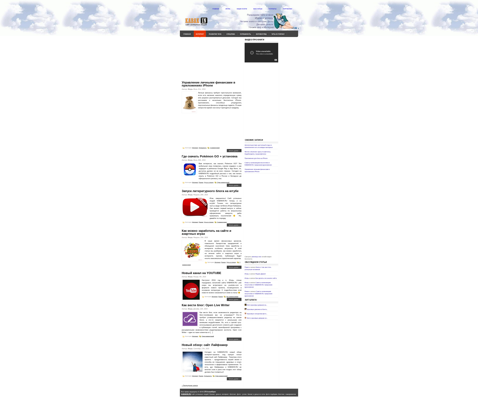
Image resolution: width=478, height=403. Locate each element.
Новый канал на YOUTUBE (201, 273)
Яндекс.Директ (260, 274)
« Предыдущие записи (190, 385)
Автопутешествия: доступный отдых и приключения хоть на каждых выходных (259, 146)
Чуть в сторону (277, 34)
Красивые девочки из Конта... (257, 309)
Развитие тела (215, 34)
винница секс (256, 256)
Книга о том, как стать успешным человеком (258, 268)
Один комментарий (223, 182)
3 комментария (222, 222)
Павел (247, 267)
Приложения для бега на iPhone (256, 158)
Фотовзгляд (261, 34)
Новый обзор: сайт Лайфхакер (205, 345)
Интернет (200, 34)
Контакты (272, 9)
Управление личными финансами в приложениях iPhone (208, 84)
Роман (247, 291)
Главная (215, 9)
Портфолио (287, 9)
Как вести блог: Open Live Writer (206, 305)
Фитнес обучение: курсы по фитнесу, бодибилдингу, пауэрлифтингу (258, 153)
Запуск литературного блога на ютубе (210, 191)
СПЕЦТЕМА (230, 34)
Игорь (228, 9)
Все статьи (257, 9)
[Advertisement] (211, 57)
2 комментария (215, 147)
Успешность (245, 34)
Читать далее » (234, 151)
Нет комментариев (232, 296)
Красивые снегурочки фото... (257, 314)
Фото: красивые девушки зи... (257, 318)
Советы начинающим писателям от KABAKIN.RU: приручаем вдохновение (258, 163)
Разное (201, 182)
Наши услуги (242, 9)
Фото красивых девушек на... (257, 305)
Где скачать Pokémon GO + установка (209, 156)
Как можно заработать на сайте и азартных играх (206, 232)
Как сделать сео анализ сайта (266, 278)
